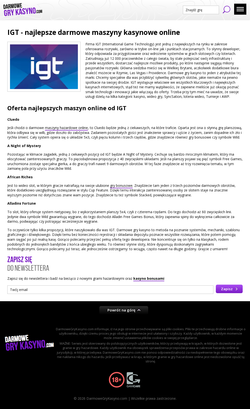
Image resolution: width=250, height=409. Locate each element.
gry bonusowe (121, 185)
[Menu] (240, 9)
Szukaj (226, 9)
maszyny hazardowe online (66, 127)
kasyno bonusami (148, 278)
